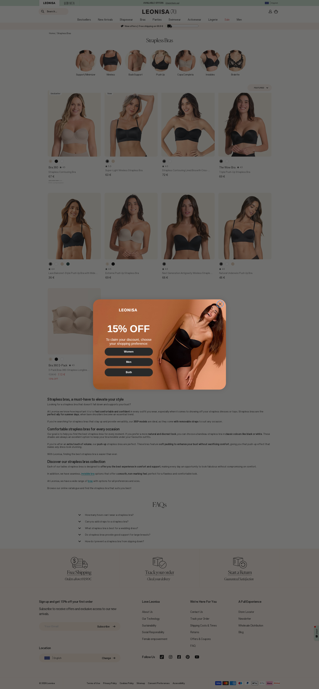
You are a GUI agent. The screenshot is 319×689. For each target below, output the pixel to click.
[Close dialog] (220, 304)
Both (129, 372)
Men (128, 362)
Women (129, 351)
